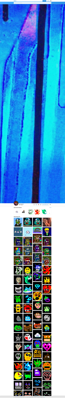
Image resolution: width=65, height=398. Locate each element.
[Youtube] (38, 205)
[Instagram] (34, 205)
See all (50, 207)
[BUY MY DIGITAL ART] (45, 205)
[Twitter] (36, 205)
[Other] (41, 205)
